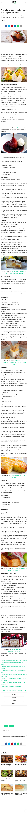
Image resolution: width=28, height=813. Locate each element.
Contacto (21, 806)
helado (13, 293)
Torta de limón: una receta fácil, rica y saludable (14, 660)
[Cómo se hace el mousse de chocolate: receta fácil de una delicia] (7, 759)
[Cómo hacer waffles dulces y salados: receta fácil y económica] (21, 759)
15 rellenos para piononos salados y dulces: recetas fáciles (20, 780)
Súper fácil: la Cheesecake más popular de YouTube (21, 794)
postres (11, 726)
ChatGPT (14, 694)
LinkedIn (14, 703)
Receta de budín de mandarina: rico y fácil (13, 658)
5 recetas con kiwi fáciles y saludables (6, 779)
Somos (14, 806)
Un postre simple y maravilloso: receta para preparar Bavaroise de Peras (14, 362)
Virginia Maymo (5, 21)
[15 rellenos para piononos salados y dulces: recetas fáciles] (21, 773)
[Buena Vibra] (14, 2)
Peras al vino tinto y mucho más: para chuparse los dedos (13, 11)
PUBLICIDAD (8, 806)
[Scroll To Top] (26, 811)
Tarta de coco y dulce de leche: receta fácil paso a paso (7, 794)
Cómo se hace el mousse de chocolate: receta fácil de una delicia (7, 766)
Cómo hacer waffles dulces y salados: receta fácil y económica (20, 766)
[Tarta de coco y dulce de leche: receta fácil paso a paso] (7, 787)
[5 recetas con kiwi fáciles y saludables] (7, 773)
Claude (14, 697)
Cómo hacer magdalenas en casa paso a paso (14, 690)
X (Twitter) (14, 700)
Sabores (2, 6)
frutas (17, 128)
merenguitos (4, 449)
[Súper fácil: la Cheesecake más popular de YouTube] (21, 787)
